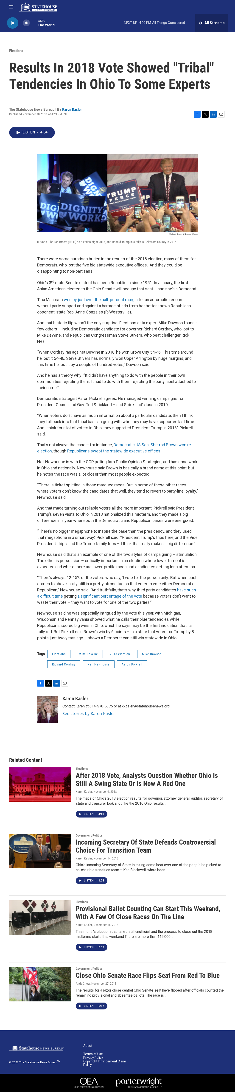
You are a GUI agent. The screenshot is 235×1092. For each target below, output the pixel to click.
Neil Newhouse (98, 664)
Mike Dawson (152, 654)
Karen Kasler (72, 109)
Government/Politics (89, 835)
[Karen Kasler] (47, 709)
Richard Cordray (64, 664)
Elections (16, 50)
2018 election (120, 654)
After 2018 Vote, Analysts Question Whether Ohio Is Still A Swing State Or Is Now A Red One (147, 779)
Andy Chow (83, 983)
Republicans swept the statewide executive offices (113, 451)
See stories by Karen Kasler (88, 713)
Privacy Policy (93, 1057)
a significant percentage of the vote (110, 596)
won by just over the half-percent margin (101, 299)
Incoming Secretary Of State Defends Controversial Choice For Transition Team (146, 846)
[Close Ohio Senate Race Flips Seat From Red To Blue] (40, 984)
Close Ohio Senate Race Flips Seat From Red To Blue (148, 975)
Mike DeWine (88, 654)
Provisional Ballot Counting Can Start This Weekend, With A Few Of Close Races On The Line (148, 913)
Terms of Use (93, 1054)
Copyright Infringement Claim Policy (104, 1063)
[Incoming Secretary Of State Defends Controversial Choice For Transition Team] (40, 851)
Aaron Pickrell (132, 664)
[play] (12, 23)
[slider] (33, 22)
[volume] (26, 23)
